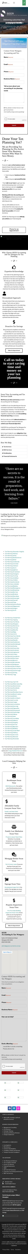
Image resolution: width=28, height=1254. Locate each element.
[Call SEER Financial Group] (24, 2)
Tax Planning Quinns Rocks (13, 604)
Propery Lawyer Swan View (14, 837)
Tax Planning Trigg (10, 674)
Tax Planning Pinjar (10, 602)
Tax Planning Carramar (11, 564)
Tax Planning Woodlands (12, 688)
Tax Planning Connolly (11, 700)
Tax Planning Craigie (11, 702)
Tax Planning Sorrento (11, 734)
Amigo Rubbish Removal (15, 751)
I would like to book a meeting (12, 1046)
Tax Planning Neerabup (12, 596)
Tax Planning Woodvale (12, 738)
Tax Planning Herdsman (12, 650)
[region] (14, 20)
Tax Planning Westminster (13, 686)
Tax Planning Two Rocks (12, 622)
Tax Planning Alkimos (11, 553)
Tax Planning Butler (10, 559)
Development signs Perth (12, 887)
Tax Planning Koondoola (12, 582)
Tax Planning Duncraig (11, 706)
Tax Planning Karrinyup (12, 658)
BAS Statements (11, 786)
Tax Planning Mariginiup (12, 590)
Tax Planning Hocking (11, 576)
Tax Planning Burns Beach (12, 698)
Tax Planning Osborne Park (13, 668)
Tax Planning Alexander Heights (14, 551)
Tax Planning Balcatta (11, 630)
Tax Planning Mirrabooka (12, 662)
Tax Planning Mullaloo (11, 728)
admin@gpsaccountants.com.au (11, 946)
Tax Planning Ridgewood (12, 606)
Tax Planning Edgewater (12, 708)
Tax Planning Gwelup (11, 646)
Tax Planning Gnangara (12, 574)
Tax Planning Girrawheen (12, 572)
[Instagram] (18, 1108)
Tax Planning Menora (11, 660)
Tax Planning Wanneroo (12, 626)
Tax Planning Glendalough (12, 644)
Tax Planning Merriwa (11, 592)
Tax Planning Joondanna (12, 656)
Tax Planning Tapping (11, 620)
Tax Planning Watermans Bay (13, 684)
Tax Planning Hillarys (11, 714)
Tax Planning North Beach (12, 666)
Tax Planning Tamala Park (12, 618)
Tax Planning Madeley (11, 586)
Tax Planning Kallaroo (11, 720)
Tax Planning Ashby (10, 555)
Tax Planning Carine (11, 634)
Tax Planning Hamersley (12, 648)
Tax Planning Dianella (11, 640)
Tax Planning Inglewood (12, 652)
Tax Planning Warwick (11, 736)
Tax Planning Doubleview (12, 642)
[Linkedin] (14, 1108)
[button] (14, 446)
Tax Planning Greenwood (12, 710)
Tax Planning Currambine (12, 704)
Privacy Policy (5, 1249)
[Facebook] (10, 1108)
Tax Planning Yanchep (11, 628)
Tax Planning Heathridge (12, 712)
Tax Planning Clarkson (11, 566)
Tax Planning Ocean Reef (12, 730)
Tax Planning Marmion (11, 726)
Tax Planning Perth (10, 610)
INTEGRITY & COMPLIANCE (9, 1142)
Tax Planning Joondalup (12, 718)
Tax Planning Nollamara (12, 664)
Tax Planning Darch (10, 568)
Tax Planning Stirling (11, 672)
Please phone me (8, 1049)
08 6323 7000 (8, 1182)
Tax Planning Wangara (11, 624)
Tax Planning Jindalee (11, 580)
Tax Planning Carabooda (12, 561)
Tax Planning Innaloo (11, 654)
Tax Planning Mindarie (11, 594)
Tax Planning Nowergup (12, 598)
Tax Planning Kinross (11, 724)
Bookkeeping (8, 453)
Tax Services (7, 446)
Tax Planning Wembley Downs (14, 692)
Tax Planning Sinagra (11, 608)
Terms (12, 1249)
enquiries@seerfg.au (10, 1183)
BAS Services (8, 450)
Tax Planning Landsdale (12, 584)
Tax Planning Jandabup (11, 578)
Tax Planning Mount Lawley (13, 694)
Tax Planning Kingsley (11, 722)
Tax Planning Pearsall (11, 600)
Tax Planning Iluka (10, 716)
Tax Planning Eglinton (11, 570)
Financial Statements (10, 456)
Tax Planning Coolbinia (11, 638)
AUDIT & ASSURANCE (8, 1114)
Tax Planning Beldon (11, 696)
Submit (14, 125)
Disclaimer (18, 1249)
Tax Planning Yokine (11, 690)
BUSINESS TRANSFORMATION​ (10, 1124)
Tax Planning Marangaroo (12, 588)
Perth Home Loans (11, 864)
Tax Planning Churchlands (12, 636)
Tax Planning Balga (10, 632)
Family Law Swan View (11, 811)
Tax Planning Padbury (11, 732)
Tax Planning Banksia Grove (13, 557)
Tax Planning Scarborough (13, 670)
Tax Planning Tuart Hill (11, 682)
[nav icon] (14, 2)
